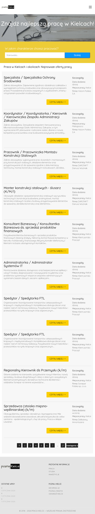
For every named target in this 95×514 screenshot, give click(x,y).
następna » (72, 445)
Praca (51, 468)
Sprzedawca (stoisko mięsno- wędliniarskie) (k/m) (26, 407)
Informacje (54, 488)
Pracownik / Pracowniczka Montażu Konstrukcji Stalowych (30, 153)
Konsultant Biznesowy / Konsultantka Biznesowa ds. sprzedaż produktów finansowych (31, 227)
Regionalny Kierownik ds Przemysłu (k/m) (35, 370)
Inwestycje (54, 474)
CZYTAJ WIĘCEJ (56, 102)
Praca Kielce (44, 31)
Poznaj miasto (56, 491)
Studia (52, 471)
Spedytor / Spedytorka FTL (24, 298)
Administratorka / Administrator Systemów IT (28, 264)
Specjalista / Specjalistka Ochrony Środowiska (29, 79)
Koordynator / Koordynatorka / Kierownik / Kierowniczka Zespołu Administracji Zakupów (35, 117)
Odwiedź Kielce (56, 494)
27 (63, 445)
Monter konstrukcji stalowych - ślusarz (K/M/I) (32, 189)
